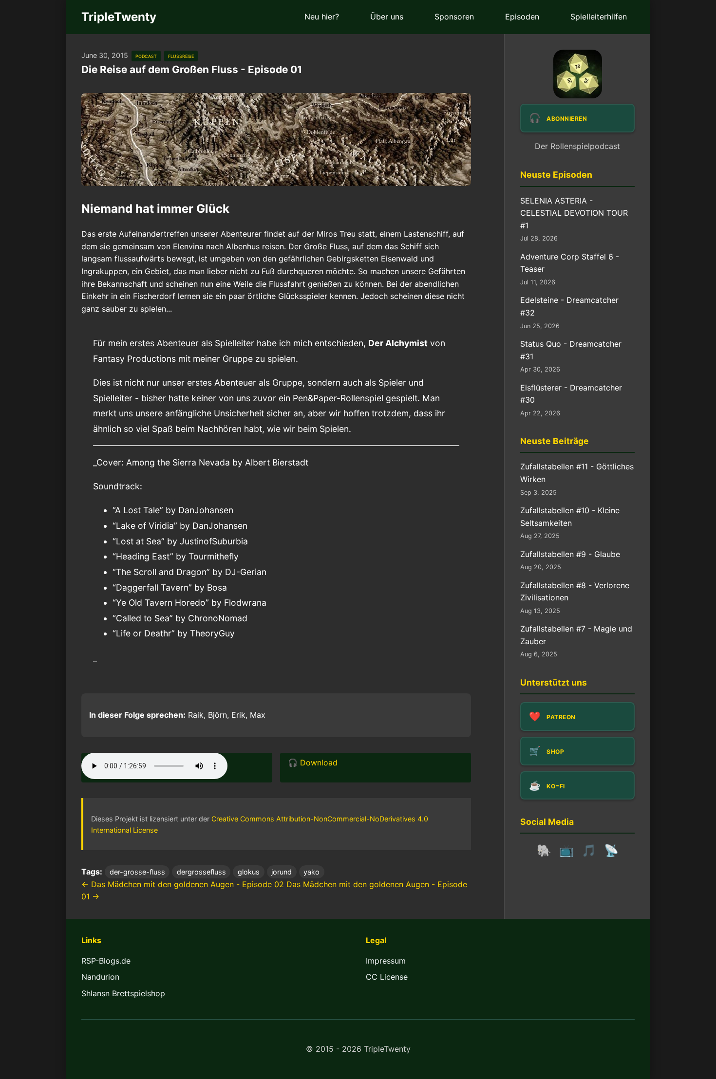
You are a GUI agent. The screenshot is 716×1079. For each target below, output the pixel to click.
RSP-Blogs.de (106, 961)
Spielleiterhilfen (598, 16)
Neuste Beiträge (554, 441)
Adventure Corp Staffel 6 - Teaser (569, 263)
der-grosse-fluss (137, 872)
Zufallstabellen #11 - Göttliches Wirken (577, 473)
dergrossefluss (201, 872)
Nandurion (100, 977)
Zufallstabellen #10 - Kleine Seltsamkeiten (570, 516)
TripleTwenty (118, 17)
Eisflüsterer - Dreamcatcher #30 (571, 394)
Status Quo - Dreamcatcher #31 (571, 350)
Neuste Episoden (556, 174)
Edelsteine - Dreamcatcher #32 (569, 306)
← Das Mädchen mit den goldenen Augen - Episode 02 (182, 884)
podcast (146, 55)
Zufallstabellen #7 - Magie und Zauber (576, 635)
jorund (281, 872)
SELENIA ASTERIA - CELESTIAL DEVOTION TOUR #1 (574, 213)
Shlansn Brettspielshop (123, 993)
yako (311, 872)
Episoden (522, 16)
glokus (249, 872)
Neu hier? (321, 16)
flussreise (181, 55)
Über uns (386, 16)
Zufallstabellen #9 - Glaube (570, 554)
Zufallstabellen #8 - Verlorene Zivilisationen (574, 591)
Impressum (386, 961)
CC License (387, 977)
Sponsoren (454, 16)
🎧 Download (313, 762)
